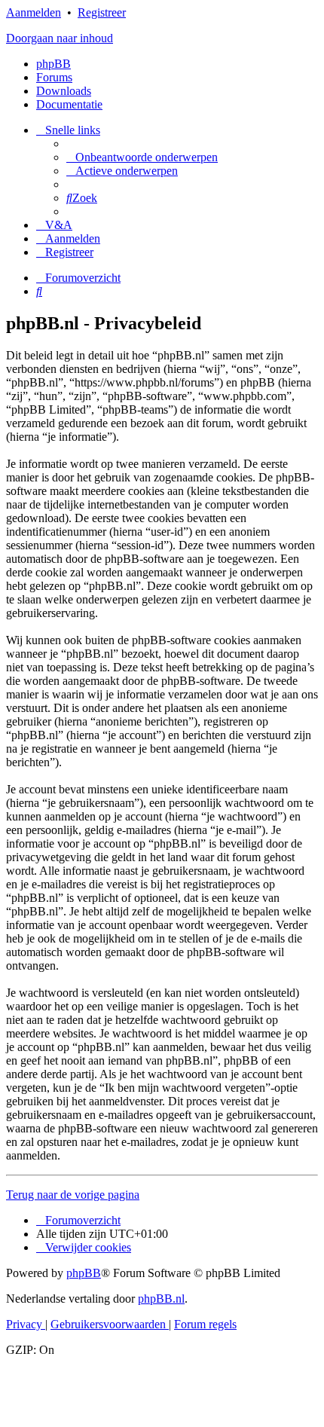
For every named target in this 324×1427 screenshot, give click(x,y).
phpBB (53, 63)
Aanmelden (33, 12)
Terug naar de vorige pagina (72, 1194)
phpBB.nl (161, 1298)
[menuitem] (142, 157)
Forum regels (205, 1324)
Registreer (102, 12)
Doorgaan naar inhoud (59, 38)
